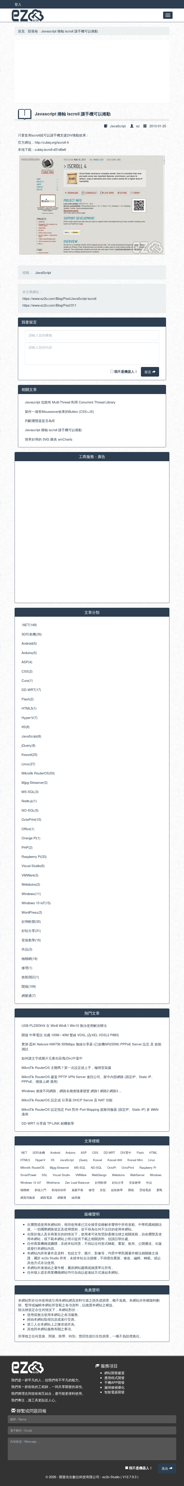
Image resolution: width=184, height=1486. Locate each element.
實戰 (159, 1190)
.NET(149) (29, 624)
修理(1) (27, 967)
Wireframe (53, 1182)
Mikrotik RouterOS (32, 1167)
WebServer (137, 1175)
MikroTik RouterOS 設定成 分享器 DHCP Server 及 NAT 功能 (67, 1100)
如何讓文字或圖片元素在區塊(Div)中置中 (52, 1058)
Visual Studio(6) (33, 865)
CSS (95, 1152)
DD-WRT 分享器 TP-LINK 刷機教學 (48, 1123)
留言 (148, 371)
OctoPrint (128, 1167)
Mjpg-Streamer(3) (35, 782)
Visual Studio (61, 1175)
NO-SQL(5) (30, 810)
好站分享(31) (31, 930)
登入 (18, 4)
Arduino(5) (29, 652)
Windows (156, 1175)
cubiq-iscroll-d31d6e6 (50, 149)
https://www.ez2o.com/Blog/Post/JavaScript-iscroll (59, 298)
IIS (53, 1160)
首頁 (21, 31)
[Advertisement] (92, 71)
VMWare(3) (30, 875)
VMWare (80, 1175)
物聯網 (24, 1190)
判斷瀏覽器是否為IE (40, 420)
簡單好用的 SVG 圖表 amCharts (48, 439)
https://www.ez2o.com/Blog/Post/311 (49, 305)
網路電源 (46, 1197)
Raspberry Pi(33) (34, 856)
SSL (44, 1175)
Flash (140, 1152)
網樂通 (61, 1197)
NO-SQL (96, 1167)
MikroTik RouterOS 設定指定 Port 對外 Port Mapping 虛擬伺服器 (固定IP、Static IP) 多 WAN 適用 (90, 1111)
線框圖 (76, 1197)
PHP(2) (27, 847)
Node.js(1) (29, 800)
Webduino (118, 1175)
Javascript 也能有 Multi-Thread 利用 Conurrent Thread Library (70, 402)
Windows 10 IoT (30, 1182)
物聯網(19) (29, 958)
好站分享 (118, 1182)
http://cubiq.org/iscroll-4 (52, 142)
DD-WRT (109, 1152)
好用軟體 (101, 1182)
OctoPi (111, 1167)
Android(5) (29, 643)
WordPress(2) (32, 912)
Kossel (97, 1160)
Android (55, 1152)
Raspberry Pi (147, 1167)
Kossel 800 (114, 1160)
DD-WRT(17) (31, 689)
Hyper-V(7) (29, 717)
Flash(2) (28, 699)
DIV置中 (125, 1152)
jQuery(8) (28, 745)
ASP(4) (27, 661)
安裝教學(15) (31, 940)
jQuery (83, 1160)
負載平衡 (77, 1190)
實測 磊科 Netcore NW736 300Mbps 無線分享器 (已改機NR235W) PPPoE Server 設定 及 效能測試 (91, 1046)
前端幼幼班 (59, 1190)
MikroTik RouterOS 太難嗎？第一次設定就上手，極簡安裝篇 (66, 1067)
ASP (84, 1152)
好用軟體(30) (31, 921)
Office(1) (28, 828)
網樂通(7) (29, 995)
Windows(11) (31, 893)
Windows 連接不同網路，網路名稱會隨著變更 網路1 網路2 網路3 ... (72, 1090)
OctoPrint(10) (31, 819)
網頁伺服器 (27, 1197)
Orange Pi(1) (31, 838)
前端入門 (40, 1190)
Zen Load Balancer (77, 1182)
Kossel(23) (29, 754)
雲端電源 (145, 1190)
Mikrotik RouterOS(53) (38, 773)
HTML (153, 1152)
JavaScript (118, 126)
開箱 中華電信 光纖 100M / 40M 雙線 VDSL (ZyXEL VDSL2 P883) (70, 1034)
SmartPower (28, 1175)
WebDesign (99, 1175)
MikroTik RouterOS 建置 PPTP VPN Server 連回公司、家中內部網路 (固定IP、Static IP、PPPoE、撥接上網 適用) (88, 1079)
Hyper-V (40, 1160)
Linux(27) (28, 763)
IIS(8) (26, 726)
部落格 (33, 31)
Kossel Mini (135, 1160)
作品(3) (27, 949)
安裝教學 (135, 1182)
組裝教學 (117, 1190)
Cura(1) (27, 680)
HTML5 (25, 1160)
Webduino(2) (31, 884)
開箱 (131, 1190)
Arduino (70, 1152)
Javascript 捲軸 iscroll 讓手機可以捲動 (69, 31)
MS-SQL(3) (30, 791)
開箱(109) (29, 986)
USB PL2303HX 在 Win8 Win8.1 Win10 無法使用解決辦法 (64, 1025)
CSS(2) (27, 671)
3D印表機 (39, 1152)
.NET (23, 1152)
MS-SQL (79, 1167)
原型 (103, 1190)
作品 (149, 1182)
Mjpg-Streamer (59, 1167)
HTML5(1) (29, 708)
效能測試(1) (30, 976)
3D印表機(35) (32, 634)
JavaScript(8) (31, 736)
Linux (151, 1160)
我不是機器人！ (125, 371)
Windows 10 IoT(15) (36, 902)
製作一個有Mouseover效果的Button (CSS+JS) (59, 411)
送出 (165, 1468)
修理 (91, 1190)
